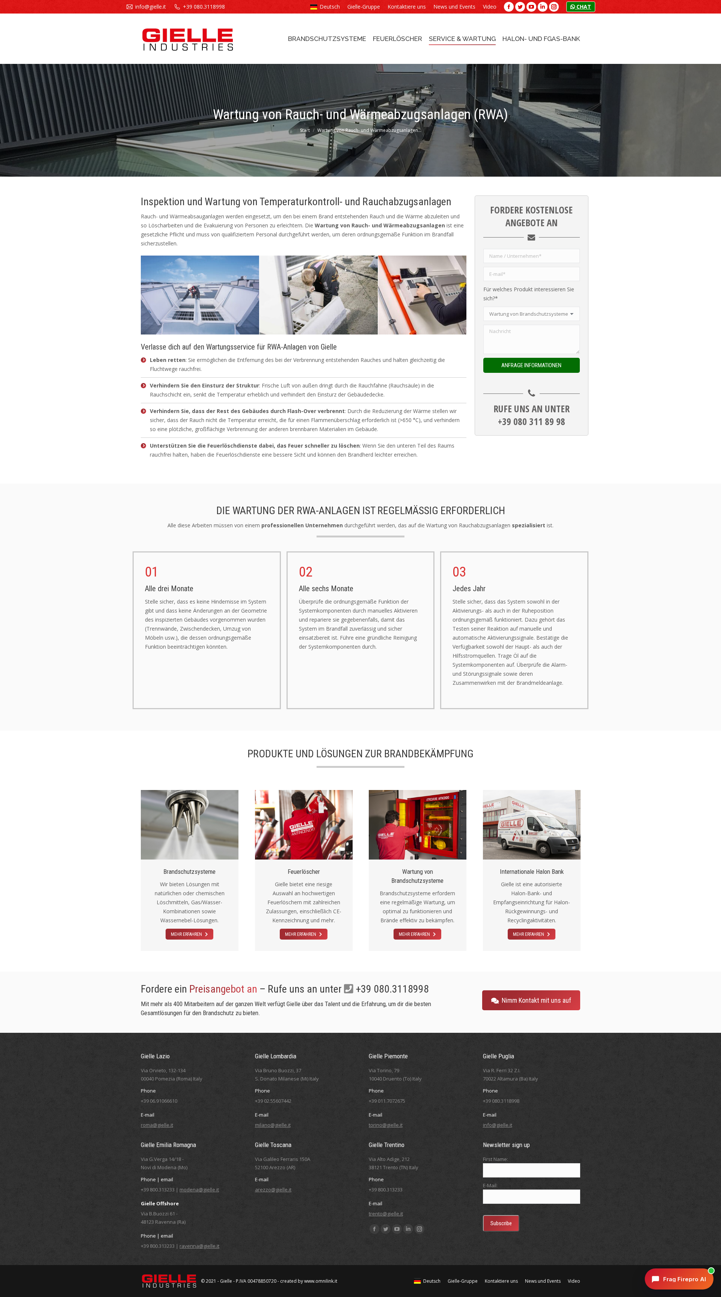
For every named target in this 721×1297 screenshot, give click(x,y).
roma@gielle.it (157, 1124)
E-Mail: (490, 1185)
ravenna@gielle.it (199, 1246)
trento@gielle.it (386, 1213)
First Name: (495, 1159)
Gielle (226, 1281)
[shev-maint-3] (437, 295)
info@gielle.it (150, 6)
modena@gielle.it (199, 1189)
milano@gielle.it (273, 1124)
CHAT (583, 6)
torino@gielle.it (386, 1124)
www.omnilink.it (320, 1281)
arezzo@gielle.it (273, 1189)
